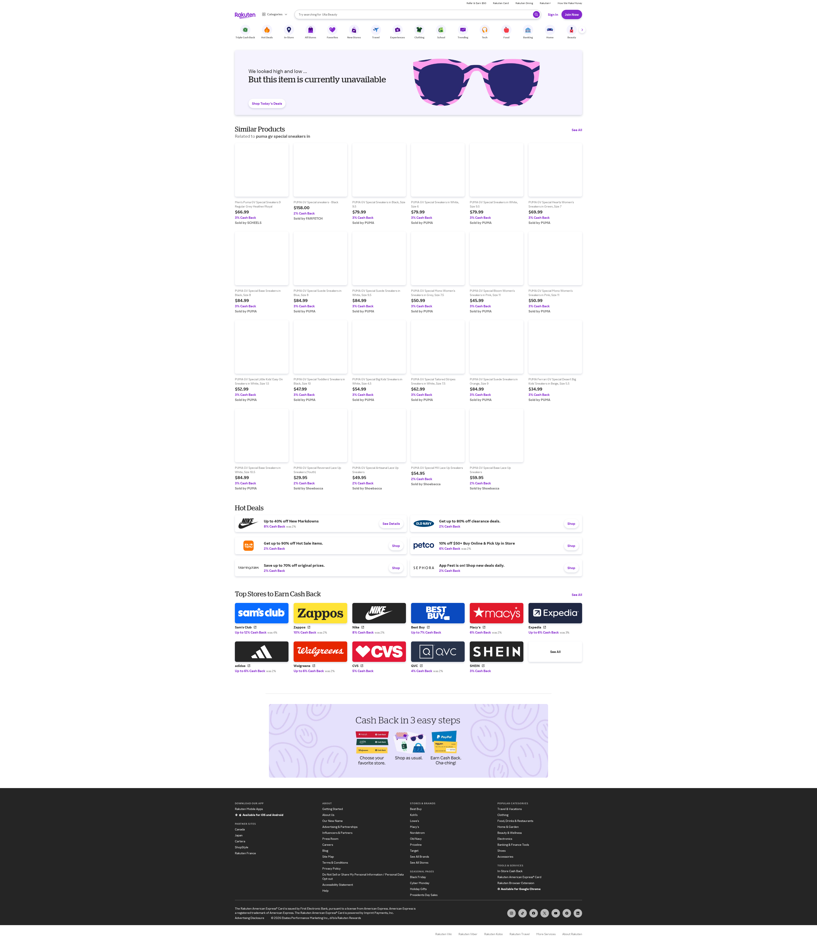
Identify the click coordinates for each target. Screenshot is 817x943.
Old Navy (416, 838)
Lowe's (414, 821)
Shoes (501, 850)
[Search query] (536, 14)
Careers (327, 844)
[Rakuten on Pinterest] (567, 913)
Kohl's (413, 815)
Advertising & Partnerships (339, 827)
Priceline (416, 844)
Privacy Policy (331, 868)
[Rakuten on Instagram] (511, 913)
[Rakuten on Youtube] (555, 913)
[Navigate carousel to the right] (582, 29)
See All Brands (419, 856)
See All (577, 130)
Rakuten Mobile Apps (249, 809)
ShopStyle (241, 847)
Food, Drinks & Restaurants (515, 821)
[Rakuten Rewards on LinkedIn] (578, 913)
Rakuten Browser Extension (515, 883)
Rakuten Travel (520, 934)
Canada (240, 829)
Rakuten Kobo (493, 934)
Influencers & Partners (337, 832)
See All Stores (419, 862)
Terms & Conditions (335, 862)
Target (414, 850)
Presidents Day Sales (423, 895)
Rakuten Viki (443, 934)
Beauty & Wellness (509, 832)
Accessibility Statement (337, 884)
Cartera (240, 841)
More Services (546, 934)
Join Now (572, 14)
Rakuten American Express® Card (519, 877)
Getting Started (332, 809)
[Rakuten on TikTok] (522, 913)
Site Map (328, 856)
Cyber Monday (419, 883)
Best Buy (416, 809)
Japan (239, 835)
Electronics (504, 838)
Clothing (502, 815)
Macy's (414, 827)
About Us (328, 815)
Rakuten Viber (467, 934)
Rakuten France (245, 853)
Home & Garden (508, 827)
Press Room (330, 838)
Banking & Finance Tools (513, 844)
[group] (262, 184)
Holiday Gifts (418, 889)
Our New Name (332, 821)
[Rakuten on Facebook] (533, 913)
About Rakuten (572, 934)
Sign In (553, 14)
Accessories (505, 856)
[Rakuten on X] (544, 913)
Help (325, 890)
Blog (325, 850)
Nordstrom (417, 832)
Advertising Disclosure (249, 918)
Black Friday (418, 877)
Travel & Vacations (509, 809)
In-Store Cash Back (510, 871)
